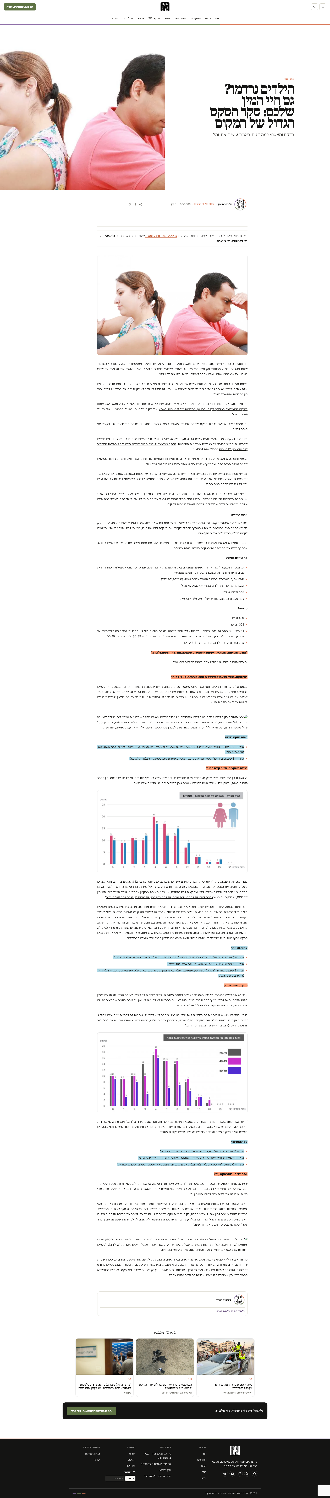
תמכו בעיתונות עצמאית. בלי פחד (91, 1411)
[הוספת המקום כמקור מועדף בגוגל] (129, 204)
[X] (247, 1474)
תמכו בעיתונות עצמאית (20, 6)
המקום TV (154, 18)
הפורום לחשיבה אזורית (233, 1392)
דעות (208, 18)
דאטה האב (180, 18)
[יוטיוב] (232, 1474)
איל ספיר (248, 1392)
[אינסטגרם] (240, 1474)
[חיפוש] (314, 6)
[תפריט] (322, 6)
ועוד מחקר (146, 459)
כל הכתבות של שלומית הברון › (230, 1311)
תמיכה (131, 1459)
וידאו (204, 1478)
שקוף (97, 1459)
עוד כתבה (206, 459)
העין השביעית (92, 1453)
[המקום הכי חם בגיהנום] (234, 1452)
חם (217, 18)
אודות (132, 1453)
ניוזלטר (127, 1472)
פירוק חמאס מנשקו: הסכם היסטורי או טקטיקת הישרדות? (233, 1386)
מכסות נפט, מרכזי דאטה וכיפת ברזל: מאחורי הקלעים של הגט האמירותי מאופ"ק (165, 1386)
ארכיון (141, 18)
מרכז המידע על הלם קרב (157, 1476)
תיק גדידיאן (165, 1470)
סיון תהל (127, 1392)
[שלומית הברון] (240, 204)
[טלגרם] (225, 1474)
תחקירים (196, 18)
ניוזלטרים (128, 18)
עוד (116, 18)
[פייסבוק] (254, 1474)
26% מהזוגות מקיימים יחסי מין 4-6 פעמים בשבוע (196, 369)
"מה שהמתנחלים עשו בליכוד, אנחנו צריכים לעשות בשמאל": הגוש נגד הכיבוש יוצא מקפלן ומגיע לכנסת (105, 1386)
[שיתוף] (140, 204)
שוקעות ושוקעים (136, 1259)
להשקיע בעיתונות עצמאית (161, 236)
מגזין (167, 18)
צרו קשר (130, 1465)
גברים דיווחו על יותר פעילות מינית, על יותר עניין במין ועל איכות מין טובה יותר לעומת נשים (159, 897)
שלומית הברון (225, 204)
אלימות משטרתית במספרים (156, 1464)
